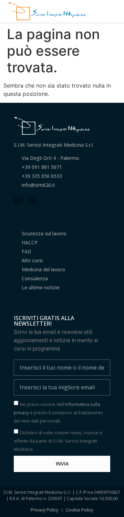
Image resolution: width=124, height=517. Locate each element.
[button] (114, 11)
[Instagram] (32, 201)
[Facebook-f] (19, 201)
